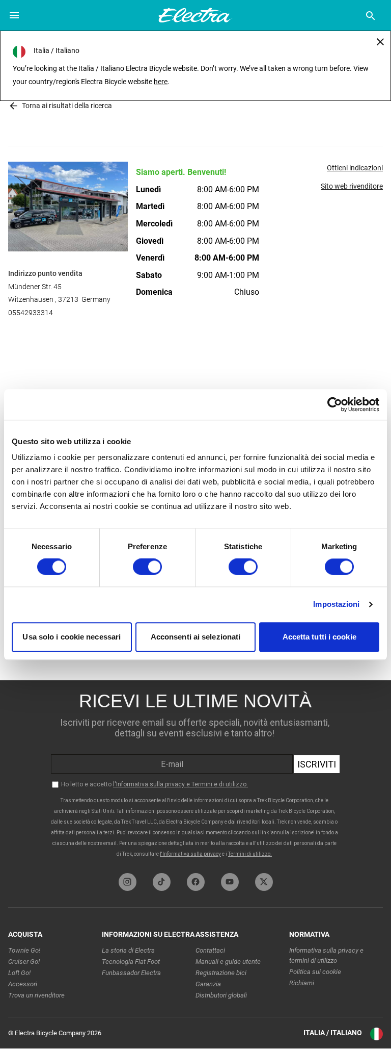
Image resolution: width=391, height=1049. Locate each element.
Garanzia (208, 984)
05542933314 (30, 313)
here (160, 82)
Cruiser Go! (24, 961)
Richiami (301, 983)
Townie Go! (24, 950)
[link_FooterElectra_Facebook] (196, 882)
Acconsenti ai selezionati (196, 636)
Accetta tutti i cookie (319, 636)
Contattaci (210, 950)
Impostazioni (336, 604)
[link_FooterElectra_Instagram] (127, 882)
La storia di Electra (128, 950)
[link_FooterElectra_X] (264, 882)
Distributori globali (221, 995)
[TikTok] (162, 882)
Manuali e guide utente (228, 961)
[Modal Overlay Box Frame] (195, 774)
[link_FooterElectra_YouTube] (230, 882)
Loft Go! (19, 973)
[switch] (147, 567)
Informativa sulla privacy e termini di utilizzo (326, 955)
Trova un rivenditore (36, 995)
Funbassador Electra (131, 973)
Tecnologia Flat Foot (131, 961)
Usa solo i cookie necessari (71, 636)
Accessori (22, 984)
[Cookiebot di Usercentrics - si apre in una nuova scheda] (334, 404)
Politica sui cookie (315, 972)
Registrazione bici (221, 973)
